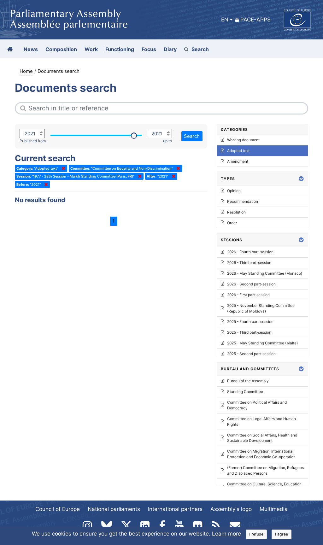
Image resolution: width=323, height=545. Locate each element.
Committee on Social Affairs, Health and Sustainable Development (262, 438)
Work (91, 49)
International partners (175, 509)
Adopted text (238, 150)
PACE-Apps (255, 19)
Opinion (234, 190)
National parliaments (114, 509)
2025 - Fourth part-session (250, 321)
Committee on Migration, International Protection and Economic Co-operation (261, 454)
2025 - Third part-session (249, 332)
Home (26, 71)
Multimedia (274, 509)
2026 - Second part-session (251, 284)
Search (200, 49)
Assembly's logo (231, 509)
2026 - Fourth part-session (250, 251)
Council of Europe (57, 509)
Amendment (237, 161)
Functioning (119, 49)
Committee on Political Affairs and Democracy (257, 405)
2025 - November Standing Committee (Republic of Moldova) (261, 308)
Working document (243, 140)
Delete (62, 168)
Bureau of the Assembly (248, 380)
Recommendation (242, 201)
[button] (301, 178)
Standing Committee (245, 391)
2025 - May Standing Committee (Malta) (262, 343)
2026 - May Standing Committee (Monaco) (264, 273)
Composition (61, 49)
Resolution (236, 212)
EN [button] (224, 19)
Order (232, 222)
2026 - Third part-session (249, 262)
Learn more (226, 533)
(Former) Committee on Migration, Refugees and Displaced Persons (265, 470)
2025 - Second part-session (251, 353)
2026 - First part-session (248, 294)
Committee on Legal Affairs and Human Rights (261, 421)
